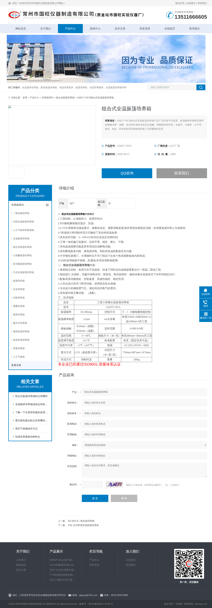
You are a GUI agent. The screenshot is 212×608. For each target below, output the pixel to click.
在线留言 (191, 3)
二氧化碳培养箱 (21, 213)
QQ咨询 (127, 173)
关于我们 (45, 28)
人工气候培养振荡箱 (23, 230)
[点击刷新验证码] (114, 484)
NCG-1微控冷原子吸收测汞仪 (63, 579)
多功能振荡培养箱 (22, 264)
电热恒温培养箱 (21, 331)
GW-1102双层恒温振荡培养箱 (83, 525)
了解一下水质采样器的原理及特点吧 (31, 412)
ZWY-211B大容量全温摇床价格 (63, 569)
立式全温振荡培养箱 (23, 272)
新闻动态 (21, 564)
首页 (25, 97)
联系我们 (202, 3)
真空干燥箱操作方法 (26, 428)
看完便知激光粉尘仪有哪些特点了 (31, 420)
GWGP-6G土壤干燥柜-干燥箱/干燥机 (63, 559)
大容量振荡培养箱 (22, 255)
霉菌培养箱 (19, 306)
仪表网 (179, 604)
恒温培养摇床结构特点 (27, 436)
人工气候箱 (19, 356)
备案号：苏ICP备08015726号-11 (96, 604)
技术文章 (120, 28)
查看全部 (16, 365)
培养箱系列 (47, 97)
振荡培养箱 (19, 280)
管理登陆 (188, 604)
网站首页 (20, 28)
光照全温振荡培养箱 (23, 221)
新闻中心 (95, 28)
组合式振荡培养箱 (65, 97)
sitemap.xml (200, 604)
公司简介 (21, 559)
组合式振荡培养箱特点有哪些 (31, 396)
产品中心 (70, 28)
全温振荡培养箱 (21, 238)
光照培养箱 (19, 297)
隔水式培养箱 (20, 323)
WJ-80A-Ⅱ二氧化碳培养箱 (81, 521)
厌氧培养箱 (19, 348)
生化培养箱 (19, 289)
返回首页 (180, 3)
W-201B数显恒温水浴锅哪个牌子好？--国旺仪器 (63, 564)
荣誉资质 (145, 28)
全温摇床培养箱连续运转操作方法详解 (31, 404)
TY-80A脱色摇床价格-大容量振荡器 (63, 574)
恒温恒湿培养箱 (21, 340)
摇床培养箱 (19, 314)
